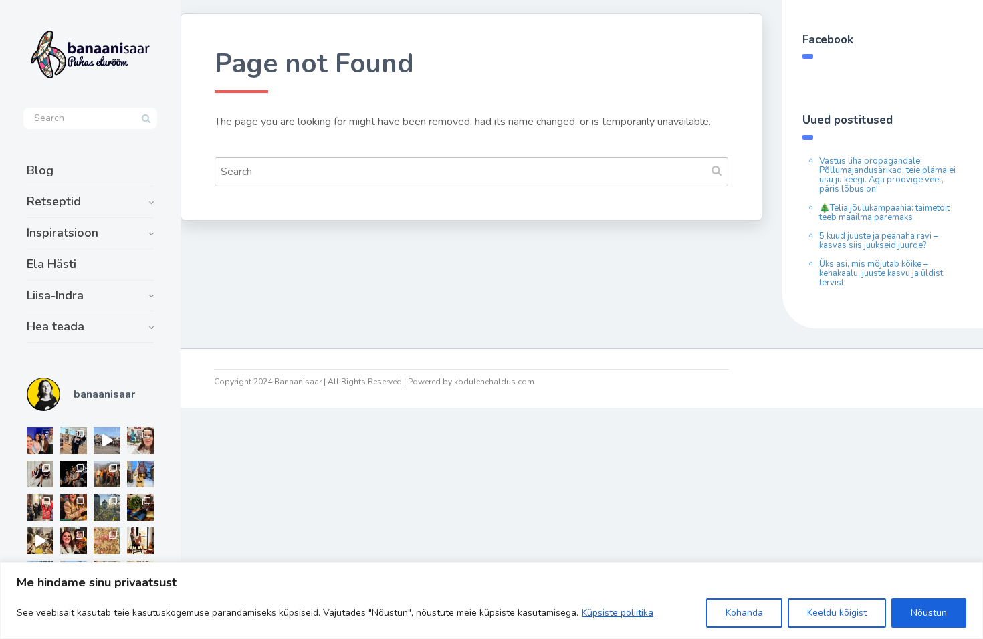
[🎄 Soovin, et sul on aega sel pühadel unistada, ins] (73, 507)
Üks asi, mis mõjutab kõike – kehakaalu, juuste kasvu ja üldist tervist (881, 273)
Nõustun (929, 612)
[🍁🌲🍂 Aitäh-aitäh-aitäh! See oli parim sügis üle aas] (140, 540)
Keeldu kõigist (837, 612)
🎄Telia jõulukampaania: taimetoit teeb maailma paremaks (884, 212)
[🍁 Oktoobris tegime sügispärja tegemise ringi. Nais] (73, 540)
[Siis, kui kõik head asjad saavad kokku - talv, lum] (140, 474)
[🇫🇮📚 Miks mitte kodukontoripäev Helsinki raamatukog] (73, 440)
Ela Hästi (51, 264)
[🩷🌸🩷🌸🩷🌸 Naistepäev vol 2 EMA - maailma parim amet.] (40, 474)
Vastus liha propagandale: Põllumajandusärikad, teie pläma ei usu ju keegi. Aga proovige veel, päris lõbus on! (887, 175)
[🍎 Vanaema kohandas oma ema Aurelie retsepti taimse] (107, 540)
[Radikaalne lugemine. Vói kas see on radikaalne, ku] (140, 440)
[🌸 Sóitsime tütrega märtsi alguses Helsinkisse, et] (107, 440)
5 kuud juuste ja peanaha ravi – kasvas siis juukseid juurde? (878, 240)
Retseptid (54, 201)
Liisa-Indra (55, 295)
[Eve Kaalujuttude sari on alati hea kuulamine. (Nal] (40, 440)
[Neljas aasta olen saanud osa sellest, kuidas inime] (40, 507)
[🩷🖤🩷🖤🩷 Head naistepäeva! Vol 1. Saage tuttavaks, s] (73, 474)
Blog (40, 170)
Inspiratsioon (62, 233)
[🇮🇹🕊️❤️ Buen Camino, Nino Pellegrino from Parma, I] (107, 474)
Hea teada (55, 326)
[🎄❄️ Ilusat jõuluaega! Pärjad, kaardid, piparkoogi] (140, 507)
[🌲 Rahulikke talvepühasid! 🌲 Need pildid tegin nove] (107, 507)
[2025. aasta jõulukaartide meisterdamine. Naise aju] (40, 540)
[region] (491, 600)
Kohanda (744, 612)
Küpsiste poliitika (617, 612)
